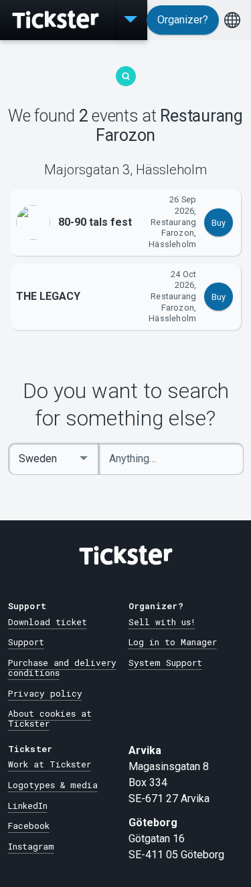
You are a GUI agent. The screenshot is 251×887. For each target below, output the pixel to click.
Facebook (29, 825)
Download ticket (47, 621)
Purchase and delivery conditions (62, 667)
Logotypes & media (53, 784)
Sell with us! (162, 621)
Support (26, 642)
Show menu (130, 20)
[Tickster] (57, 20)
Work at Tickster (49, 764)
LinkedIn (28, 805)
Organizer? (182, 19)
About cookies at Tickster (50, 718)
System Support (165, 662)
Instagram (31, 846)
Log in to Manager (173, 642)
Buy (219, 223)
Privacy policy (45, 693)
